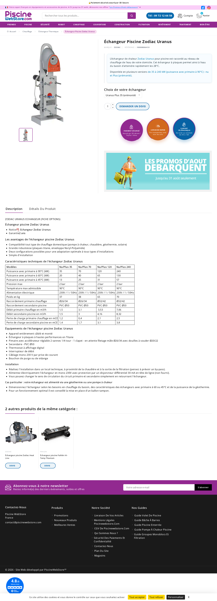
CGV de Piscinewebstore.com (111, 528)
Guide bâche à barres (147, 520)
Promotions (61, 515)
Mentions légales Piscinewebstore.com (107, 522)
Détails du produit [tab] (42, 209)
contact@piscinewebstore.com (23, 522)
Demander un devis (132, 106)
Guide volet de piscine (147, 515)
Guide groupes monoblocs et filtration (151, 536)
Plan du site (101, 550)
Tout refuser (156, 597)
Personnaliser (175, 597)
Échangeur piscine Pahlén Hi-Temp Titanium (53, 456)
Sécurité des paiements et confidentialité (109, 539)
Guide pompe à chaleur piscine (153, 529)
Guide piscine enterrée (147, 525)
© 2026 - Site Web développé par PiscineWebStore (35, 569)
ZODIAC (117, 47)
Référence (129, 47)
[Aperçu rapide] (35, 419)
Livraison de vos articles (109, 515)
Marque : (108, 47)
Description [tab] (14, 209)
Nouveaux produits (65, 520)
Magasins (99, 555)
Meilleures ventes (64, 525)
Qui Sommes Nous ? (106, 533)
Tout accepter (137, 597)
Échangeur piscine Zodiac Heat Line (19, 456)
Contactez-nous (15, 507)
